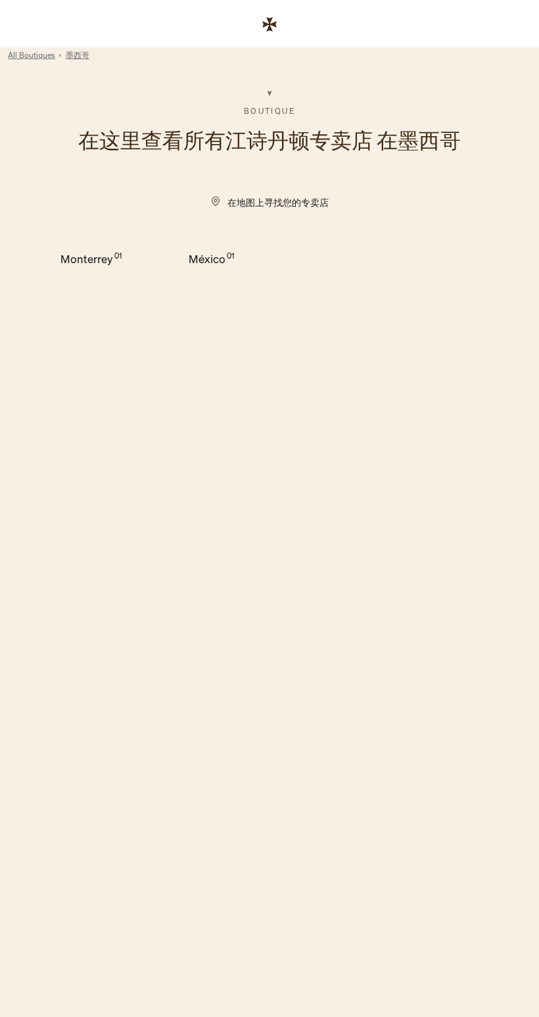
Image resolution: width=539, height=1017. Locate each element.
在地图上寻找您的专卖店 (278, 202)
